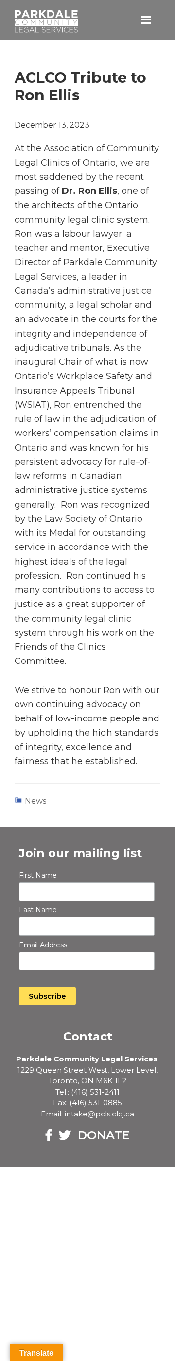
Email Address (43, 945)
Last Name (38, 910)
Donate (104, 1135)
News (35, 801)
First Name (38, 875)
